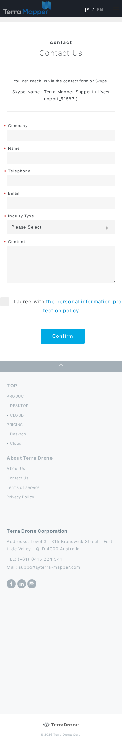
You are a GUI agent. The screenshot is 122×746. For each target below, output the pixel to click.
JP (87, 9)
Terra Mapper (27, 8)
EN (100, 9)
